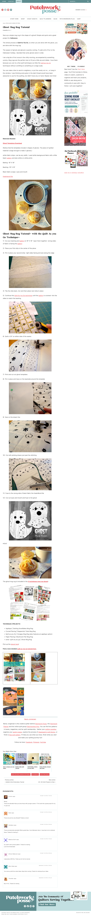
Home (2, 914)
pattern (9, 158)
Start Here (81, 69)
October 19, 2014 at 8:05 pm (46, 853)
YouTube (43, 742)
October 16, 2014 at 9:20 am (46, 812)
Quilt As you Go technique (23, 295)
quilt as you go (46, 63)
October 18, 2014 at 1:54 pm (46, 838)
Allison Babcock (13, 854)
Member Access (80, 9)
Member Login (16, 914)
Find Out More (47, 904)
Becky (9, 30)
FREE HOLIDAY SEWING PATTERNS (21, 774)
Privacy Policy (24, 914)
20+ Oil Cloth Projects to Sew (46, 782)
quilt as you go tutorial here (26, 649)
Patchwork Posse (45, 9)
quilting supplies (50, 729)
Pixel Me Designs (85, 912)
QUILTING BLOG (44, 774)
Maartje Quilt (12, 839)
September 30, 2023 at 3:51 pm (45, 877)
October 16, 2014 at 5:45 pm (46, 824)
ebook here (15, 644)
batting (22, 241)
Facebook (29, 742)
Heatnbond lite (8, 176)
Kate (10, 813)
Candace (11, 825)
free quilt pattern (14, 735)
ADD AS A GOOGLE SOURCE (74, 173)
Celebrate (35, 774)
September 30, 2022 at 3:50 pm (45, 865)
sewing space (17, 732)
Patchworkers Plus (33, 726)
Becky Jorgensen (30, 719)
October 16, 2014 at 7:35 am (46, 795)
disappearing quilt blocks (46, 732)
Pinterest (36, 742)
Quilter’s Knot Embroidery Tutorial (15, 782)
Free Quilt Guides (8, 914)
